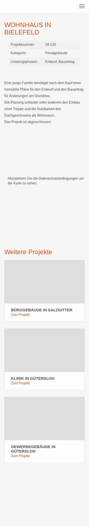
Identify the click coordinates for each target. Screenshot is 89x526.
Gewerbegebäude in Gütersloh (33, 449)
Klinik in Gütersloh (32, 378)
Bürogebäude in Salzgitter (41, 310)
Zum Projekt (20, 315)
